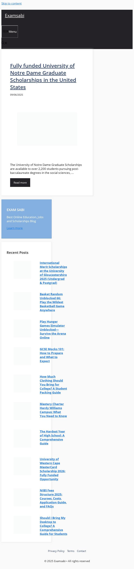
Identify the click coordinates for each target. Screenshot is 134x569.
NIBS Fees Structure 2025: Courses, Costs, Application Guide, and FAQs (53, 498)
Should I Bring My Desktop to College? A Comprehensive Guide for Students (53, 526)
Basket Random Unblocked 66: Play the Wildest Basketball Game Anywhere (52, 302)
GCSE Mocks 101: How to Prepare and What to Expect (52, 355)
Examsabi (14, 15)
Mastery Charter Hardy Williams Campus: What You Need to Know (53, 410)
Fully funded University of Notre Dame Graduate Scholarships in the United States (43, 76)
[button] (4, 43)
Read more (20, 182)
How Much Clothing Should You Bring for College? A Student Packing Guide (53, 384)
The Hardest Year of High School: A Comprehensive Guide (52, 437)
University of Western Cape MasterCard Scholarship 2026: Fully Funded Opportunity (52, 469)
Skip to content (11, 3)
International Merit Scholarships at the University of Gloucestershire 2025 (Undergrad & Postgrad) (53, 273)
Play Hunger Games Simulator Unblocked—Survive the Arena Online (53, 330)
